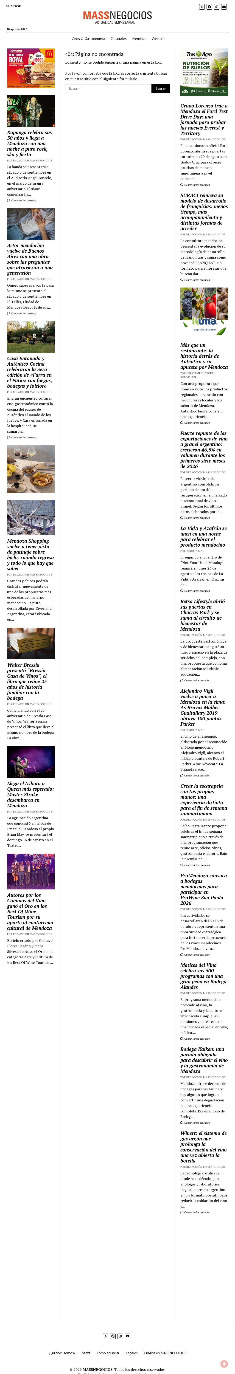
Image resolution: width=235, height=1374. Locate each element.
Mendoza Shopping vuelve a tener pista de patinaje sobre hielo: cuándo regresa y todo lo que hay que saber (30, 554)
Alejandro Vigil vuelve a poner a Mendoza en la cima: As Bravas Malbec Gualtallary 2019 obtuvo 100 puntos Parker (203, 707)
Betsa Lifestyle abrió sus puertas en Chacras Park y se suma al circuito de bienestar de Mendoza (202, 615)
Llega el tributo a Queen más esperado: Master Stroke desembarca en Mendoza (30, 794)
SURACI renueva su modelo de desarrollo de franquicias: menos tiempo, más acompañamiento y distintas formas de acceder (204, 211)
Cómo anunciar (108, 1353)
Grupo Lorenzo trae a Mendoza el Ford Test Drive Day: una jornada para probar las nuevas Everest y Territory (204, 119)
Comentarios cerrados (23, 200)
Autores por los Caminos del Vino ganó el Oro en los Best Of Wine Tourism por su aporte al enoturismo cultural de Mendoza (30, 911)
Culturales (119, 38)
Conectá (158, 38)
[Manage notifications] (224, 1364)
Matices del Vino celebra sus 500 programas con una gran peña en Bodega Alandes (203, 976)
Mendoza (139, 38)
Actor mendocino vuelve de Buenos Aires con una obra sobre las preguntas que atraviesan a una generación (30, 259)
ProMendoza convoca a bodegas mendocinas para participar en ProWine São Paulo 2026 (203, 889)
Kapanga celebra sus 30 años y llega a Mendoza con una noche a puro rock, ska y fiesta (29, 143)
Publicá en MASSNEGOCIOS (165, 1353)
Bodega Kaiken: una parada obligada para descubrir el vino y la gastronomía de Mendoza (204, 1060)
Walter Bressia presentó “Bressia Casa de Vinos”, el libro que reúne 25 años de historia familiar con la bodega (27, 681)
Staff (86, 1353)
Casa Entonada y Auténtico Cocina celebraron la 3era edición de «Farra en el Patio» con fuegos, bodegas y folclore (29, 372)
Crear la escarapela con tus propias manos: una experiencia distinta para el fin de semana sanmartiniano (203, 799)
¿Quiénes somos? (62, 1353)
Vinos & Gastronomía (88, 38)
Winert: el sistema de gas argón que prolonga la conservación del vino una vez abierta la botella (203, 1146)
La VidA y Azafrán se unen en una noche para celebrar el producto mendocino (203, 536)
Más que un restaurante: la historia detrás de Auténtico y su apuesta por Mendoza (204, 356)
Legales (132, 1353)
